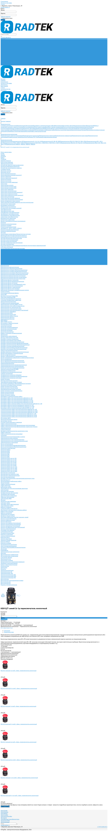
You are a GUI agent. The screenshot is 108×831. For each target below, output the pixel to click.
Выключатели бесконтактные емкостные (13, 278)
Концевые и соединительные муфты (44, 125)
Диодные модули (6, 170)
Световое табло (5, 503)
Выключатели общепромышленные (11, 268)
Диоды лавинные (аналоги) (9, 178)
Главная (3, 54)
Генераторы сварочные (8, 219)
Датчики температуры (7, 244)
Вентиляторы (59, 125)
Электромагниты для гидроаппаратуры (12, 439)
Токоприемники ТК (6, 572)
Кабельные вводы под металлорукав (12, 285)
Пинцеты (3, 569)
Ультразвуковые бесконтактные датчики (13, 248)
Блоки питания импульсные (9, 386)
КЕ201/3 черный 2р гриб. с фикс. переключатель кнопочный (18, 742)
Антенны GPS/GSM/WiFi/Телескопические (13, 547)
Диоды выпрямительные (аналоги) (11, 175)
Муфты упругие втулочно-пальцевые (11, 434)
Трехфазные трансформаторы (10, 214)
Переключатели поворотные (63, 135)
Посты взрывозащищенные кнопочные (12, 360)
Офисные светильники (7, 497)
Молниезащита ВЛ (6, 324)
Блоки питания (80, 128)
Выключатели (21, 125)
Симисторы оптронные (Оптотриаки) (12, 199)
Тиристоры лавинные (7, 189)
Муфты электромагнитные (38, 131)
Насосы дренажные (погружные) (10, 526)
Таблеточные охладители (8, 206)
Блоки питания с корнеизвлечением (11, 390)
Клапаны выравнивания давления (11, 298)
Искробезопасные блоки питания (11, 389)
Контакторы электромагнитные (10, 475)
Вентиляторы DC (6, 583)
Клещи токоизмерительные (9, 564)
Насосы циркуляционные (8, 528)
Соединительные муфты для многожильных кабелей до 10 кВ (19, 411)
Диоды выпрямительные (8, 173)
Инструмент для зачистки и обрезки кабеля (14, 510)
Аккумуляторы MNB (7, 313)
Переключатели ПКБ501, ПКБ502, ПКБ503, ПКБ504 (20, 144)
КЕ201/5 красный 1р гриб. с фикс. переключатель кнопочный (19, 688)
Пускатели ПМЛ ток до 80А (8, 465)
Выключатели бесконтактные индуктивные (14, 277)
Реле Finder (4, 810)
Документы (4, 59)
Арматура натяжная (6, 330)
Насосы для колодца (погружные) (11, 524)
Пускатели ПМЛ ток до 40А (8, 462)
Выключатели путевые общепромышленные (14, 270)
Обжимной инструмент (8, 514)
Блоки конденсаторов (7, 393)
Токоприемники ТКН (7, 573)
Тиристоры (13, 125)
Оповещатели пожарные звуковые (11, 375)
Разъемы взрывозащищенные (10, 229)
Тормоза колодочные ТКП (8, 576)
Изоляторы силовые (7, 560)
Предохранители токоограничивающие (12, 562)
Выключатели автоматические (10, 267)
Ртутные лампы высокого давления (11, 422)
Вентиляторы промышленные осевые (12, 580)
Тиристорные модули (7, 185)
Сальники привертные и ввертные (11, 300)
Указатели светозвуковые (30, 128)
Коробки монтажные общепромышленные (13, 349)
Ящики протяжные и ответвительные (12, 353)
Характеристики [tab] (9, 632)
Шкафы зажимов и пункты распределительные (15, 352)
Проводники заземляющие (9, 336)
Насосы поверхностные (8, 520)
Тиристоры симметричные (8, 191)
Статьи (3, 4)
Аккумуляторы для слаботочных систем (12, 306)
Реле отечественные (7, 162)
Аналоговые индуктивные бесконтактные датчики (16, 234)
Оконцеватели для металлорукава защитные (14, 488)
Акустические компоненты (9, 546)
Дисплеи (27, 131)
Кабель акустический (7, 511)
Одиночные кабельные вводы (10, 293)
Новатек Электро (6, 160)
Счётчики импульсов (7, 247)
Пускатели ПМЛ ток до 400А (9, 471)
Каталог (3, 53)
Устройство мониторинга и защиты (11, 168)
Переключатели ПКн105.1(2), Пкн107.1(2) (73, 143)
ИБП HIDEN (4, 320)
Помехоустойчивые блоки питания (11, 385)
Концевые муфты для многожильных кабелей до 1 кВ (16, 398)
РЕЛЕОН (3, 156)
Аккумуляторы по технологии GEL (11, 307)
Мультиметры (5, 566)
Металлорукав (5, 482)
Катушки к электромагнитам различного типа (14, 431)
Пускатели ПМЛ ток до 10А (8, 458)
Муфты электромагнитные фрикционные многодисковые (18, 425)
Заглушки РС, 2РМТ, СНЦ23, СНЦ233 (11, 228)
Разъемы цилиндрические (8, 224)
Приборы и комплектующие (16, 131)
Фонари (3, 500)
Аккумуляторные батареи (78, 130)
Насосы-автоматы (6, 521)
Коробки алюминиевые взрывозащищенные (14, 347)
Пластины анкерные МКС (8, 297)
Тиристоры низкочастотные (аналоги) (12, 195)
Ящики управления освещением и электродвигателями (17, 357)
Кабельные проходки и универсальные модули (15, 290)
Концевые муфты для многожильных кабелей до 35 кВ (17, 402)
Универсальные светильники (9, 493)
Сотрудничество (5, 63)
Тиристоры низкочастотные (9, 193)
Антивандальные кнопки (49, 137)
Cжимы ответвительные (8, 536)
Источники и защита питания (14, 127)
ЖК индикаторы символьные (9, 556)
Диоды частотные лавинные (9, 182)
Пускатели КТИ (5, 455)
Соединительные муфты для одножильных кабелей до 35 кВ (19, 416)
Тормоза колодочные (7, 570)
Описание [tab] (7, 630)
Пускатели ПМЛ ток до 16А (8, 459)
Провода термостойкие (8, 516)
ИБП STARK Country (6, 321)
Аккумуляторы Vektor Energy (9, 316)
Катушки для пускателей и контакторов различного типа (17, 478)
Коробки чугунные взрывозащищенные (12, 346)
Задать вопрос (5, 806)
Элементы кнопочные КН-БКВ (9, 369)
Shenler (3, 155)
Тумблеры (39, 137)
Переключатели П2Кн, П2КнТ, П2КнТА (14, 143)
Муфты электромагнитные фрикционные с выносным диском (19, 426)
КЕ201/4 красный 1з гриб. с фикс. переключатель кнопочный (19, 724)
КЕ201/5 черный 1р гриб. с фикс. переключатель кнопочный (18, 670)
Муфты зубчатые (6, 432)
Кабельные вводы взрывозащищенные (12, 281)
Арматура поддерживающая (9, 327)
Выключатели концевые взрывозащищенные (14, 274)
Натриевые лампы (6, 421)
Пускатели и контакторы (68, 128)
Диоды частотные (6, 181)
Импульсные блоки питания (9, 380)
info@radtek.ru (5, 7)
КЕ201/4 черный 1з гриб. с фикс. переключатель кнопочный (18, 706)
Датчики (10, 130)
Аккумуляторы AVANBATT (8, 311)
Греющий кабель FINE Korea (9, 508)
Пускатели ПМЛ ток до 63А (8, 464)
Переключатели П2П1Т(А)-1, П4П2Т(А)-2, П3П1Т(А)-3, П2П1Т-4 (43, 143)
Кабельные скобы (6, 487)
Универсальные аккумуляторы (10, 303)
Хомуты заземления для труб (9, 337)
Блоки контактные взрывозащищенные (12, 367)
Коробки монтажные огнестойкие (11, 340)
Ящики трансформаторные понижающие (13, 221)
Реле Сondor (4, 815)
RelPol (2, 158)
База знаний (4, 60)
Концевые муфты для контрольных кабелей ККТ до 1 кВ (17, 408)
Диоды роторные (6, 179)
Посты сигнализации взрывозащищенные (13, 445)
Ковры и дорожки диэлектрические (11, 333)
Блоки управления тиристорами (10, 201)
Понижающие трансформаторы (10, 215)
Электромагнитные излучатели (10, 551)
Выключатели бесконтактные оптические (13, 275)
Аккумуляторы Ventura (7, 317)
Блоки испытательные (7, 392)
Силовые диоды (5, 125)
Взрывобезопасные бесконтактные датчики (14, 237)
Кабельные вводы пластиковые (10, 288)
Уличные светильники (7, 491)
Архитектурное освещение (9, 495)
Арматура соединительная (9, 329)
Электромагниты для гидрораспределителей (14, 441)
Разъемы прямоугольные (8, 231)
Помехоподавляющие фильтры (10, 166)
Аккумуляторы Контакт (8, 319)
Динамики (4, 549)
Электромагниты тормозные (9, 442)
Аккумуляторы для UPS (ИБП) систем (11, 304)
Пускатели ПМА (5, 452)
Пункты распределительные (9, 350)
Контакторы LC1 (5, 480)
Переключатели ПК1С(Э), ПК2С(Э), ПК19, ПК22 (73, 141)
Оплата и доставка (6, 3)
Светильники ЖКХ (6, 498)
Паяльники (4, 567)
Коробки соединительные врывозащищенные (14, 343)
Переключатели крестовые (80, 135)
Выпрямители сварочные (8, 218)
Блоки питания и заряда (8, 395)
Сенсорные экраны (6, 557)
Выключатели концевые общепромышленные (14, 273)
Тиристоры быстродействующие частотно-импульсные (17, 202)
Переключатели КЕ (6, 141)
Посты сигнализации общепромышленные (13, 447)
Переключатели (17, 130)
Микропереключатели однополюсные (12, 366)
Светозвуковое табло (7, 505)
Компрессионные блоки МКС (9, 296)
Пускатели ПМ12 (5, 449)
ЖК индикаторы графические (9, 554)
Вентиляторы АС (6, 582)
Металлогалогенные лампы (9, 419)
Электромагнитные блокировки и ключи (13, 436)
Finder (2, 153)
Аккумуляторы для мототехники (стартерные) (14, 310)
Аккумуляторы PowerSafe (8, 314)
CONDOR (3, 159)
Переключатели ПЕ (17, 141)
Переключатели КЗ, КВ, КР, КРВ (51, 141)
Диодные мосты (5, 172)
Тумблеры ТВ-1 (31, 137)
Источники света (68, 125)
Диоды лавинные (6, 176)
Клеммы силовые (6, 543)
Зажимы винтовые (6, 539)
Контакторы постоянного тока (10, 474)
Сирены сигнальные (7, 373)
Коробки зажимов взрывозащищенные (12, 342)
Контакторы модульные (8, 472)
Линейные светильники (8, 494)
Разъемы (41, 128)
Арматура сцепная (6, 326)
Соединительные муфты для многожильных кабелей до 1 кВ (19, 409)
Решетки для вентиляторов (9, 585)
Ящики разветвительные (8, 355)
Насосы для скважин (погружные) (11, 523)
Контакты (3, 64)
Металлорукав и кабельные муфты (45, 130)
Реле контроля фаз (6, 816)
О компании (4, 1)
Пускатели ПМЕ (5, 451)
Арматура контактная (7, 332)
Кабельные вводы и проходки (52, 128)
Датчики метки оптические (9, 241)
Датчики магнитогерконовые (9, 239)
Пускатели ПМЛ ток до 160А (9, 468)
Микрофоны (4, 550)
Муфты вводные (5, 485)
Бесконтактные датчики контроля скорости (14, 235)
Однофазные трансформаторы (10, 212)
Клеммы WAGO (5, 541)
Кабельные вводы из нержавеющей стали (13, 284)
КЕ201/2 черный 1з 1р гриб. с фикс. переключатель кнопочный (19, 777)
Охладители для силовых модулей (11, 208)
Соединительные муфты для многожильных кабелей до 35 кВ (19, 412)
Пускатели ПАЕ (5, 454)
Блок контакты (5, 537)
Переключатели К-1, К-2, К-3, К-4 (32, 141)
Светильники (29, 125)
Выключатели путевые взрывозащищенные (14, 271)
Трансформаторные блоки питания (11, 382)
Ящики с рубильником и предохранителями (14, 356)
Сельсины (4, 435)
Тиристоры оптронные (7, 196)
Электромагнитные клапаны (9, 438)
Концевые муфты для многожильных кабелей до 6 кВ (16, 399)
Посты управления (28, 127)
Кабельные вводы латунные (9, 283)
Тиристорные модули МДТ (8, 186)
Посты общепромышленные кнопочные (13, 362)
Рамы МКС (4, 294)
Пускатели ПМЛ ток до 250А (9, 470)
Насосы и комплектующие (63, 130)
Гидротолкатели (6, 429)
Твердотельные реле (7, 163)
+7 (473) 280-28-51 (6, 37)
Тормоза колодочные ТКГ (8, 574)
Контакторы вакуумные (8, 477)
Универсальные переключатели (17, 137)
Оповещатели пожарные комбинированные (14, 376)
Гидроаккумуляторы (7, 531)
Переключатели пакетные (47, 135)
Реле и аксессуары (39, 127)
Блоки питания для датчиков (9, 388)
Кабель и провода (6, 507)
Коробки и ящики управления (54, 127)
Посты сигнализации (69, 127)
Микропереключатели (82, 127)
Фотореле (4, 817)
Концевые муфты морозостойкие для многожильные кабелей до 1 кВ (21, 403)
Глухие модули (5, 291)
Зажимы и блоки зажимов (8, 540)
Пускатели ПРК (5, 457)
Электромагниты (78, 125)
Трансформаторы (88, 125)
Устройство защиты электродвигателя (12, 165)
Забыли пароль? (5, 16)
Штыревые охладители (8, 205)
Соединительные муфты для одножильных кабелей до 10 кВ (19, 415)
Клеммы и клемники (28, 130)
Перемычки (4, 334)
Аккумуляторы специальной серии (11, 309)
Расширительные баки (7, 533)
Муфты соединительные (8, 484)
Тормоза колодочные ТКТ (8, 577)
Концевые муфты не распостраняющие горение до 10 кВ (17, 406)
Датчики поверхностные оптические (12, 242)
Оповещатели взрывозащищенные (11, 372)
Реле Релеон (4, 812)
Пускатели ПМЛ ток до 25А (8, 461)
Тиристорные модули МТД (8, 188)
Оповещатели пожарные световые (11, 378)
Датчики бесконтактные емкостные (11, 238)
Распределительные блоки (9, 544)
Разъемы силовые (6, 225)
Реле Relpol (4, 813)
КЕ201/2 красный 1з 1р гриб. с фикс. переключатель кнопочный (19, 795)
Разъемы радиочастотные (8, 227)
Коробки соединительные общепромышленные (15, 344)
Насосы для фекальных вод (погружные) (13, 527)
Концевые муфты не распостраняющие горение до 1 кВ (17, 405)
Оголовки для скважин (7, 530)
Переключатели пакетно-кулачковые (12, 135)
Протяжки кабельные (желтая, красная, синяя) (14, 517)
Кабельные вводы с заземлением (11, 287)
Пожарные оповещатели (15, 128)
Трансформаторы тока (7, 211)
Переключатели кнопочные (31, 135)
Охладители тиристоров (8, 204)
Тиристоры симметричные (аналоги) (11, 192)
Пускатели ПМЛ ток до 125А (9, 467)
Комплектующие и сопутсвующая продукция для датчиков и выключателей (23, 245)
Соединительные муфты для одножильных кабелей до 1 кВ (18, 413)
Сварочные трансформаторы (9, 216)
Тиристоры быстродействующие (10, 198)
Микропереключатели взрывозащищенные (14, 365)
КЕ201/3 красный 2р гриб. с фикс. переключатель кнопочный (19, 760)
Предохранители (91, 130)
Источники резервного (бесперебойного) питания (16, 383)
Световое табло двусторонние (10, 504)
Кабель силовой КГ (6, 513)
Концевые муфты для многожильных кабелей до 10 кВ (17, 401)
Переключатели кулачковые (9, 252)
